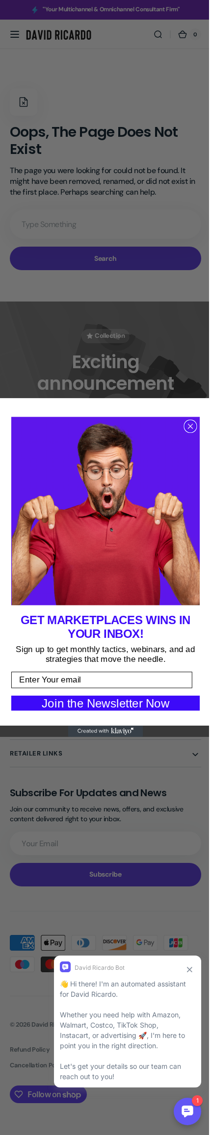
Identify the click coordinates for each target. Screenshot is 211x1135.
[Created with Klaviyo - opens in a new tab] (101, 731)
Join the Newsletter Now (102, 702)
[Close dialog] (186, 426)
